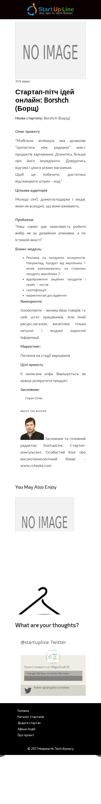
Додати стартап (29, 723)
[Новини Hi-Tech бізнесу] (50, 15)
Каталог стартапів (31, 717)
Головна (23, 711)
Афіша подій (26, 729)
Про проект (26, 735)
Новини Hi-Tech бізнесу (56, 749)
